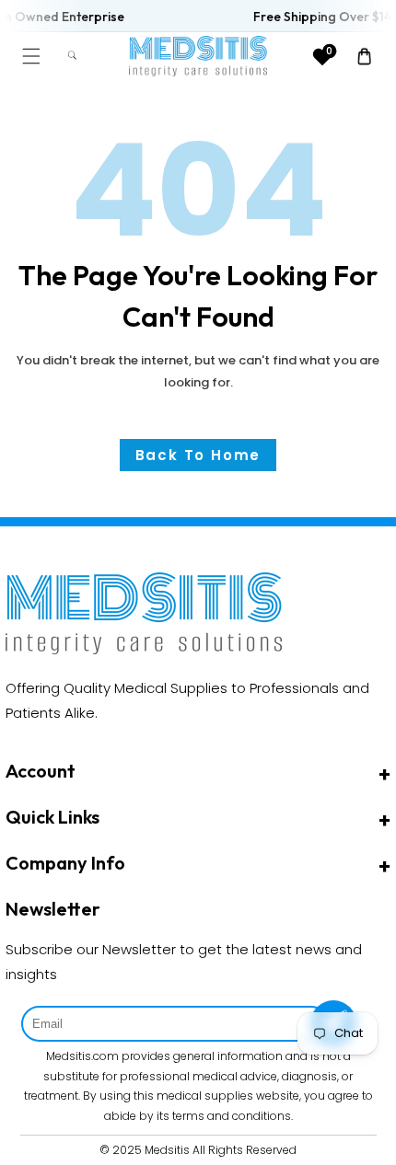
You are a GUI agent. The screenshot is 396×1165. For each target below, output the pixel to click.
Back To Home (198, 455)
